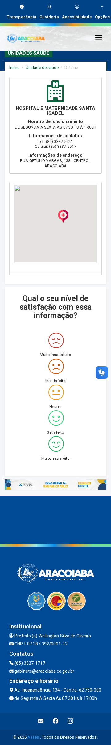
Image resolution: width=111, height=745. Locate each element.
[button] (63, 216)
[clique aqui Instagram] (70, 721)
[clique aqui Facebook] (55, 721)
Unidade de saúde (42, 67)
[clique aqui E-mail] (40, 721)
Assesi (33, 737)
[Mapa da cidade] (55, 519)
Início (14, 67)
